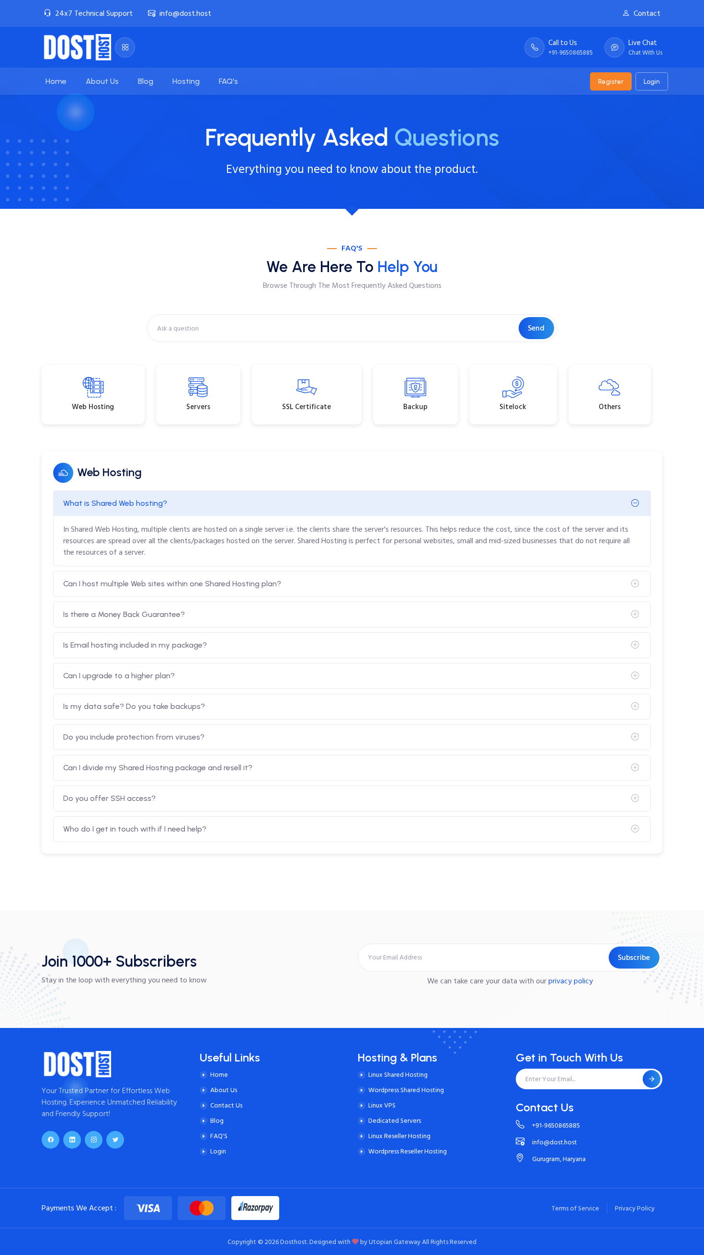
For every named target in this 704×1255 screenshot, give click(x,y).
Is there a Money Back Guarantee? (124, 614)
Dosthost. (294, 1241)
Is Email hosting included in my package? (135, 645)
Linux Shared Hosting (398, 1074)
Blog (217, 1120)
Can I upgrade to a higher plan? (119, 675)
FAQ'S (218, 1135)
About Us (223, 1089)
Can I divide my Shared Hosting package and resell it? (157, 767)
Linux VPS (382, 1105)
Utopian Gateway (394, 1241)
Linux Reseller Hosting (399, 1135)
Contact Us (226, 1105)
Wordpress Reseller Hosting (407, 1151)
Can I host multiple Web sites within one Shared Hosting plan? (172, 583)
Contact (647, 13)
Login (652, 81)
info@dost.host (185, 13)
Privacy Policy (635, 1208)
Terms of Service (575, 1208)
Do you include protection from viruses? (133, 737)
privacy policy (570, 981)
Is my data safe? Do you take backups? (134, 706)
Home (219, 1074)
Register (611, 81)
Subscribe (634, 957)
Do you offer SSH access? (109, 798)
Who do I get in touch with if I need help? (134, 828)
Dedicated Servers (394, 1120)
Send (536, 328)
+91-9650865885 (556, 1125)
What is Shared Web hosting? (115, 503)
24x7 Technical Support (94, 13)
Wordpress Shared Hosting (406, 1089)
